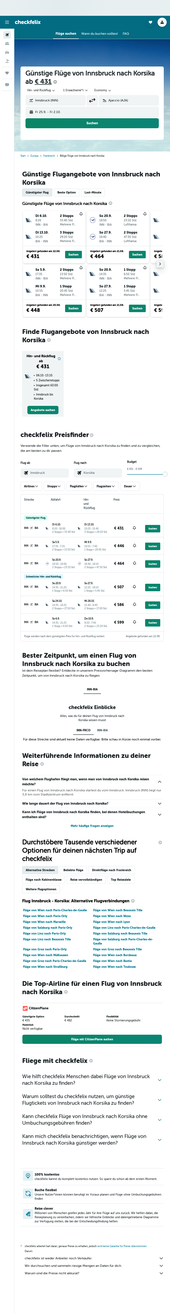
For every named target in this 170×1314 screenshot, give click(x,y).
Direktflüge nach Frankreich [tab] (111, 870)
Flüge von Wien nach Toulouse (114, 966)
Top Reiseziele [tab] (121, 879)
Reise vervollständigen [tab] (86, 879)
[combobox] (103, 90)
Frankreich (49, 155)
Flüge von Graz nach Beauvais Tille (117, 949)
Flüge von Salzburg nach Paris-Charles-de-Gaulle (123, 941)
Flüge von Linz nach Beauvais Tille (47, 939)
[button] (7, 22)
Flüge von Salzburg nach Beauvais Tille (120, 933)
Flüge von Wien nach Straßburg (45, 966)
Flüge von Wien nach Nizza (112, 916)
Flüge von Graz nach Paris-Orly (45, 949)
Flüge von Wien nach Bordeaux (115, 955)
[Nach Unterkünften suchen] (7, 43)
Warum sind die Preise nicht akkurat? (52, 1273)
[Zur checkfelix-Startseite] (28, 22)
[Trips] (7, 73)
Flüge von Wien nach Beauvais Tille (117, 910)
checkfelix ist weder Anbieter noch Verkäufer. (58, 1258)
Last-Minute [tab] (93, 192)
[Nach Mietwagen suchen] (7, 52)
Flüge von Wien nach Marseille (44, 922)
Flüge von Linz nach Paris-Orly (44, 933)
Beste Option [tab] (66, 192)
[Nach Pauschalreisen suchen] (7, 61)
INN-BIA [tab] (92, 689)
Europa (34, 155)
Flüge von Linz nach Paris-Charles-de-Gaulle (124, 927)
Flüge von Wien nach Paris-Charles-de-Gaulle (55, 910)
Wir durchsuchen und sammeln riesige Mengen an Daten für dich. (73, 1266)
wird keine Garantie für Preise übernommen (122, 1246)
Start (23, 155)
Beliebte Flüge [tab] (73, 870)
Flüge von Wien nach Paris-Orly (45, 916)
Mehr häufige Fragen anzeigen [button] (92, 826)
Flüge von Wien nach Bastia (112, 961)
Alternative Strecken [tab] (40, 870)
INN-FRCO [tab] (83, 730)
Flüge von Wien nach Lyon (111, 922)
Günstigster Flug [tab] (37, 192)
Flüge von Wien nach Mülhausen (45, 955)
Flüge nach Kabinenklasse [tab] (44, 879)
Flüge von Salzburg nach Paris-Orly (47, 927)
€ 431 (43, 81)
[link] (42, 410)
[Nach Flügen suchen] (7, 35)
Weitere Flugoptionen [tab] (41, 889)
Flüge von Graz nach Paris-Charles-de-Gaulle (54, 961)
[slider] (165, 474)
